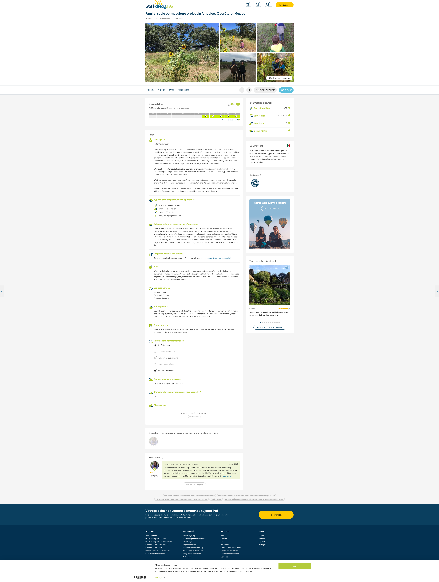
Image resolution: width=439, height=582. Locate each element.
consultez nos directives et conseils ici (216, 258)
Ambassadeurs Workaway (193, 551)
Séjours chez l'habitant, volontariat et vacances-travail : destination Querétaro (181, 499)
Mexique (151, 18)
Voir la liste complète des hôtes (269, 327)
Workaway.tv (188, 542)
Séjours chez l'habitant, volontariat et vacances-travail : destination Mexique (189, 495)
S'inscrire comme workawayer (156, 545)
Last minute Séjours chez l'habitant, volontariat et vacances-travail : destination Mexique (254, 499)
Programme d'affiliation (192, 554)
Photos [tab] (161, 90)
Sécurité (224, 539)
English (261, 536)
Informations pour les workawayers (158, 542)
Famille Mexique (216, 499)
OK (294, 566)
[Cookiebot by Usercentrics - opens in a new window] (140, 577)
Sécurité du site (194, 416)
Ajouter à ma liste (266, 90)
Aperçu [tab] (150, 90)
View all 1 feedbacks (194, 484)
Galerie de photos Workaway (194, 539)
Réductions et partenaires (155, 554)
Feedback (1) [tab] (183, 90)
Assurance (225, 545)
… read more (226, 476)
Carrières (224, 557)
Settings (158, 577)
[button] (260, 322)
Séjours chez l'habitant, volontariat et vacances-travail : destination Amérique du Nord (246, 495)
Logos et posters (189, 545)
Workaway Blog (189, 536)
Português (262, 545)
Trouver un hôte (151, 536)
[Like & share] (249, 90)
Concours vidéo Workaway (193, 548)
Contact (287, 90)
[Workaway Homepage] (159, 4)
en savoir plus (270, 208)
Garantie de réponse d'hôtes (231, 548)
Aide (222, 536)
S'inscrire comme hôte (153, 548)
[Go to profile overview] (194, 441)
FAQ (222, 542)
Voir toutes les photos (280, 78)
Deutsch (262, 539)
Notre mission (188, 557)
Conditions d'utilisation (229, 551)
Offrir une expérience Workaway (157, 551)
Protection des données (230, 554)
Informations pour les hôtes (155, 539)
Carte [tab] (171, 90)
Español (262, 542)
